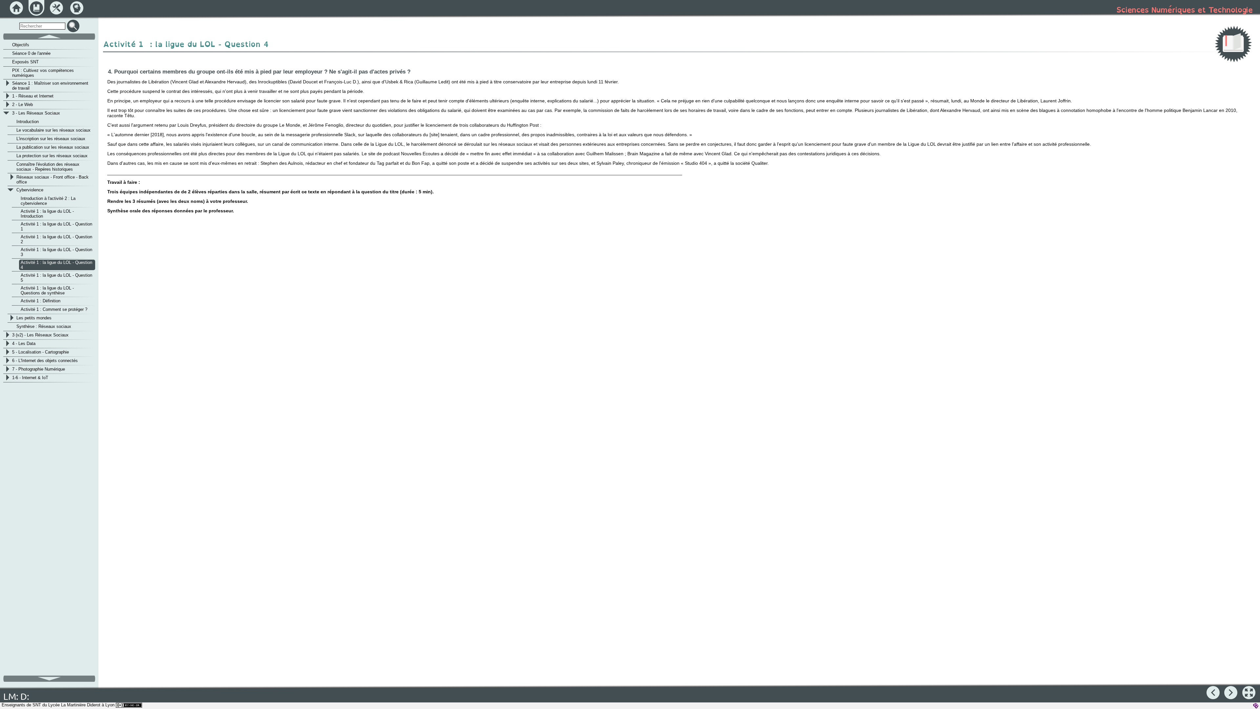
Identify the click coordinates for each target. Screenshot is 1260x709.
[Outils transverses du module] (56, 7)
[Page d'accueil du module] (16, 7)
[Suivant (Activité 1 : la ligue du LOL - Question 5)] (1230, 692)
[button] (1248, 692)
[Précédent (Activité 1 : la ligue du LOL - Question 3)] (1213, 692)
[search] (42, 26)
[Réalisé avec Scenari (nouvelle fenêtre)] (1255, 705)
